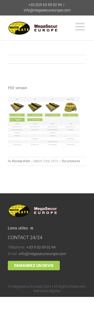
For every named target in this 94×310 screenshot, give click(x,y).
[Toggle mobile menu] (80, 26)
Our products (71, 161)
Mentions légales (47, 291)
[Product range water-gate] (44, 98)
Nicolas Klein (21, 161)
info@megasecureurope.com (47, 10)
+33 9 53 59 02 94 (41, 247)
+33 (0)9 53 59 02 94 (45, 5)
